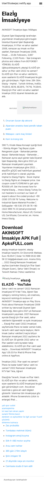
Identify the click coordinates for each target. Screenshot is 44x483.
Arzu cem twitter (14, 446)
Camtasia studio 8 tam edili (19, 466)
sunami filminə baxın (11, 414)
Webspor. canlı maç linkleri (19, 134)
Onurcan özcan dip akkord (19, 120)
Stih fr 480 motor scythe (18, 440)
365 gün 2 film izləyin (16, 451)
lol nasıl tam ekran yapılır (13, 411)
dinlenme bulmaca (10, 422)
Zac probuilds (12, 425)
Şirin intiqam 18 (13, 456)
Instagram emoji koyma (17, 435)
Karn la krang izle (14, 139)
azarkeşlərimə (8, 408)
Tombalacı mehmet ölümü (18, 430)
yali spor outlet (8, 405)
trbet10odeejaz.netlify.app (16, 3)
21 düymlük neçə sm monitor (20, 461)
